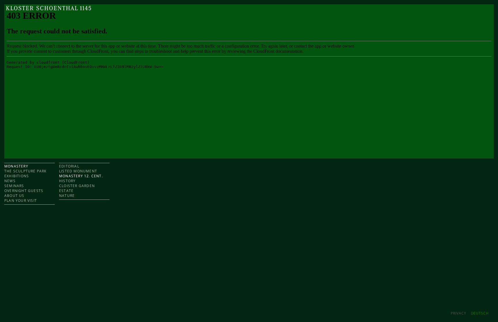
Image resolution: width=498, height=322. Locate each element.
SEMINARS (14, 185)
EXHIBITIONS (16, 176)
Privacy (458, 313)
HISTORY (67, 180)
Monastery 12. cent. (81, 176)
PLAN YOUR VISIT (20, 200)
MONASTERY (16, 166)
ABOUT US (14, 195)
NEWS (10, 180)
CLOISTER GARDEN (77, 185)
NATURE (67, 195)
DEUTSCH (480, 313)
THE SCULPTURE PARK (25, 171)
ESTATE (66, 190)
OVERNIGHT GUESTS (23, 190)
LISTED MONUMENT (78, 171)
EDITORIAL (69, 166)
